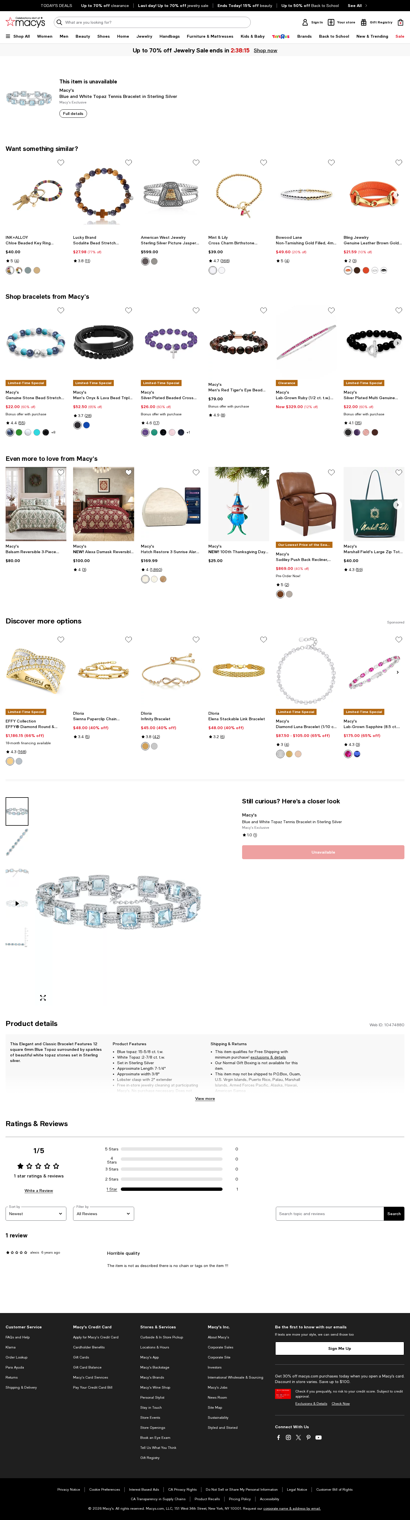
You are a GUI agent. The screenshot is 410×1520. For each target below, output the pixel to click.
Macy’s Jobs (217, 1387)
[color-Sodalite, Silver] (181, 432)
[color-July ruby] (212, 270)
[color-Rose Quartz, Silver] (172, 432)
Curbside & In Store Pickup (161, 1337)
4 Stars (112, 1159)
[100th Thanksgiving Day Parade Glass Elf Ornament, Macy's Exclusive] (238, 504)
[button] (104, 901)
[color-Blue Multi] (10, 432)
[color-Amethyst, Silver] (145, 432)
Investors (214, 1367)
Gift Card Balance (87, 1367)
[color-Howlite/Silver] (28, 432)
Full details (73, 113)
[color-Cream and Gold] (36, 270)
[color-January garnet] (221, 270)
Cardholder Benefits (89, 1347)
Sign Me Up (339, 1348)
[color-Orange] (348, 270)
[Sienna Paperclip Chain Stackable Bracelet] (103, 671)
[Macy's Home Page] (25, 22)
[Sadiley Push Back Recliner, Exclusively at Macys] (306, 504)
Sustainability (218, 1418)
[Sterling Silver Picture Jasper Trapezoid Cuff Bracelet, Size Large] (171, 194)
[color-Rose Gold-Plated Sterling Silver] (298, 754)
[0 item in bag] (400, 22)
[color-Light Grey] (289, 594)
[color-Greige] (154, 579)
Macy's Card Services (90, 1377)
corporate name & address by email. (292, 1509)
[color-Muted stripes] (10, 270)
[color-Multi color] (28, 270)
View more (205, 1098)
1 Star (112, 1189)
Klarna (11, 1347)
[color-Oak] (280, 594)
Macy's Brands (152, 1377)
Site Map (215, 1408)
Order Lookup (16, 1357)
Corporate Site (219, 1357)
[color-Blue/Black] (86, 425)
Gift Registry (150, 1458)
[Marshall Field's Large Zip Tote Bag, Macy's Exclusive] (374, 504)
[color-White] (375, 270)
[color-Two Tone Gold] (10, 761)
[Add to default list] (60, 162)
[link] (36, 255)
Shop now (266, 50)
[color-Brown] (154, 261)
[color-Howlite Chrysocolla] (36, 432)
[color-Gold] (145, 746)
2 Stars (112, 1179)
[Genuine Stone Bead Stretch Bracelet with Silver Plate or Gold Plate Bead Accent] (36, 342)
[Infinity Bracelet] (171, 671)
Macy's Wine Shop (155, 1387)
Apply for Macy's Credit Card (96, 1337)
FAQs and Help (18, 1337)
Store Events (150, 1418)
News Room (217, 1397)
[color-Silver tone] (366, 270)
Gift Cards (81, 1357)
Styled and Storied (223, 1428)
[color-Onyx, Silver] (163, 432)
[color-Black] (383, 270)
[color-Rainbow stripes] (19, 270)
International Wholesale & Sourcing (235, 1377)
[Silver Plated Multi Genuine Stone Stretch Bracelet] (374, 342)
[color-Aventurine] (19, 432)
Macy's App (149, 1357)
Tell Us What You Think (158, 1448)
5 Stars (112, 1149)
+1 (188, 432)
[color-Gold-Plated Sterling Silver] (289, 754)
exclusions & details (268, 1057)
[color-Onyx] (348, 432)
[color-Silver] (154, 746)
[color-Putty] (145, 579)
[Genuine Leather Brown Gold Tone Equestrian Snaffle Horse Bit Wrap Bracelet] (374, 194)
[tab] (17, 811)
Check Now (341, 1404)
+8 (53, 432)
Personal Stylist (152, 1397)
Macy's (66, 90)
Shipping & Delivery (21, 1387)
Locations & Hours (154, 1347)
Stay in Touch (151, 1408)
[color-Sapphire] (357, 754)
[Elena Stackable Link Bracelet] (238, 671)
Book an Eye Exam (155, 1438)
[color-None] (145, 261)
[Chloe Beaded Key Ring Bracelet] (36, 194)
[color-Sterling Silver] (280, 754)
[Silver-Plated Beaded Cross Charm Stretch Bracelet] (171, 342)
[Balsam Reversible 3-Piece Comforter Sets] (36, 504)
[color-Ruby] (348, 754)
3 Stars (112, 1169)
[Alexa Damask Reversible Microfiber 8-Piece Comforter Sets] (103, 504)
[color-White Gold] (19, 761)
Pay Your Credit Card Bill (92, 1387)
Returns (12, 1377)
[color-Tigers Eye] (375, 432)
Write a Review (39, 1190)
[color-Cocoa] (163, 579)
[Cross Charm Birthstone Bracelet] (238, 194)
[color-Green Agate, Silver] (154, 432)
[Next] (397, 195)
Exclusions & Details (311, 1404)
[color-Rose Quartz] (366, 432)
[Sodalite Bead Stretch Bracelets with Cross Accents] (103, 194)
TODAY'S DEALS (56, 5)
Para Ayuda (15, 1367)
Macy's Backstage (154, 1367)
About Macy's (218, 1337)
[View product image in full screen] (43, 997)
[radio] (10, 270)
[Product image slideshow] (118, 901)
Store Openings (152, 1428)
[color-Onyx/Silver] (45, 432)
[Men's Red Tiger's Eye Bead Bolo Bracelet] (238, 342)
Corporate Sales (220, 1347)
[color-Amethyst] (357, 432)
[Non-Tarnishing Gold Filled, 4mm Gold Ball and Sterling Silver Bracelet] (306, 194)
